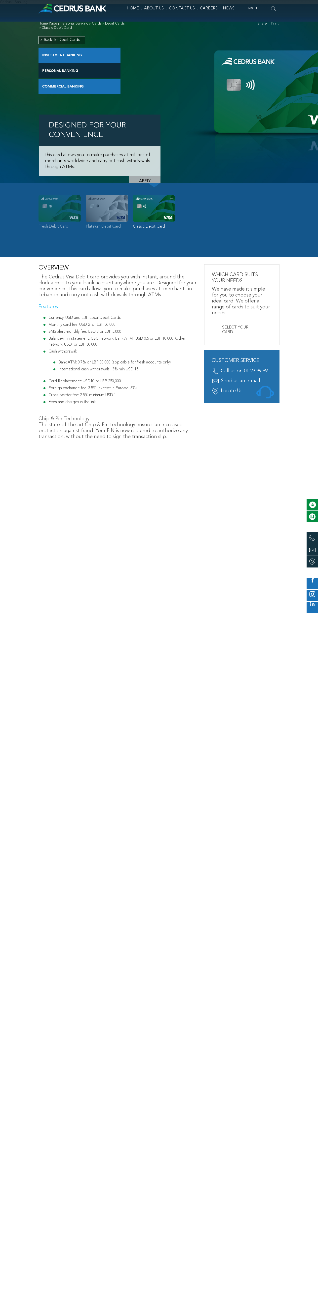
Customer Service (236, 360)
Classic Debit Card (149, 227)
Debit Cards (115, 23)
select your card (235, 330)
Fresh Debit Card (53, 227)
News (229, 8)
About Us (154, 8)
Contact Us (182, 8)
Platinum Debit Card (103, 227)
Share (262, 23)
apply (145, 181)
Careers (209, 8)
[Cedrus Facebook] (312, 583)
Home (133, 8)
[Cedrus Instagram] (312, 595)
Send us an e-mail (240, 381)
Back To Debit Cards (62, 40)
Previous (30, 213)
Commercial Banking (63, 86)
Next (288, 213)
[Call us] (312, 538)
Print (274, 23)
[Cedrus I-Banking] (312, 504)
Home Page (48, 23)
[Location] (312, 561)
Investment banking (62, 55)
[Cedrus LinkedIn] (312, 607)
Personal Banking (74, 23)
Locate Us (231, 390)
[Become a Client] (312, 516)
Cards (97, 23)
